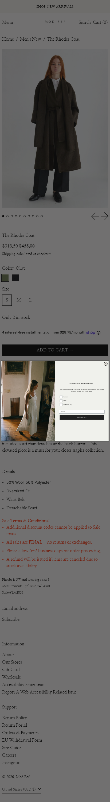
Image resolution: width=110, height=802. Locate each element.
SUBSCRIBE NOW (82, 417)
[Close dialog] (105, 363)
